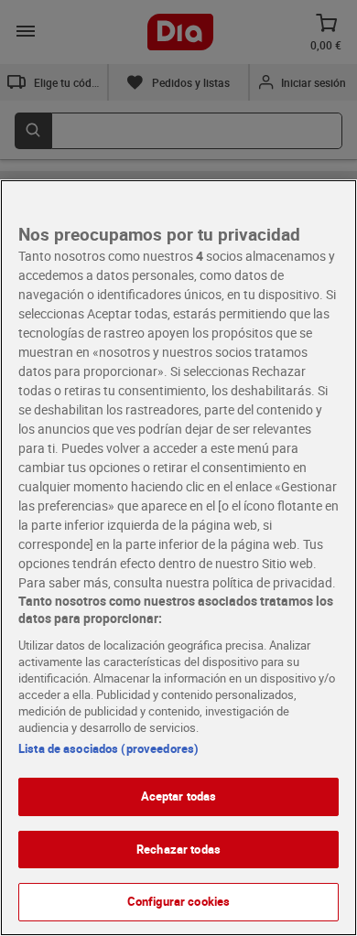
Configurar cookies (178, 901)
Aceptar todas (179, 796)
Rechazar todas (178, 849)
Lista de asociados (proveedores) (108, 748)
